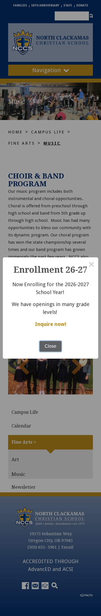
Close (50, 346)
